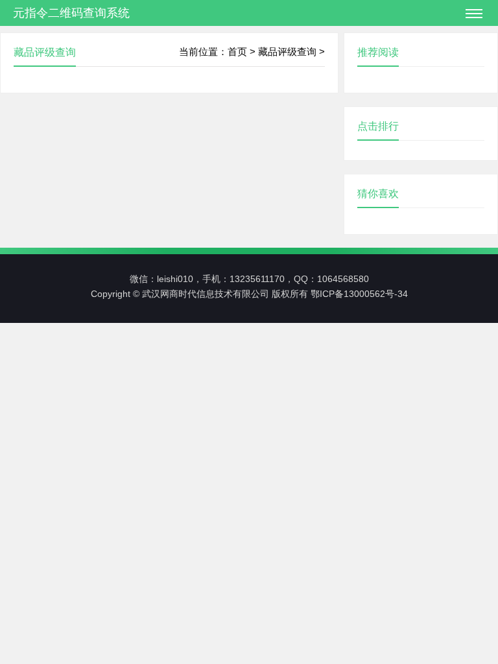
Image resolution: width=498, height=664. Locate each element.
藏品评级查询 (287, 51)
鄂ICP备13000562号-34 (359, 294)
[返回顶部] (463, 542)
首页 (237, 51)
